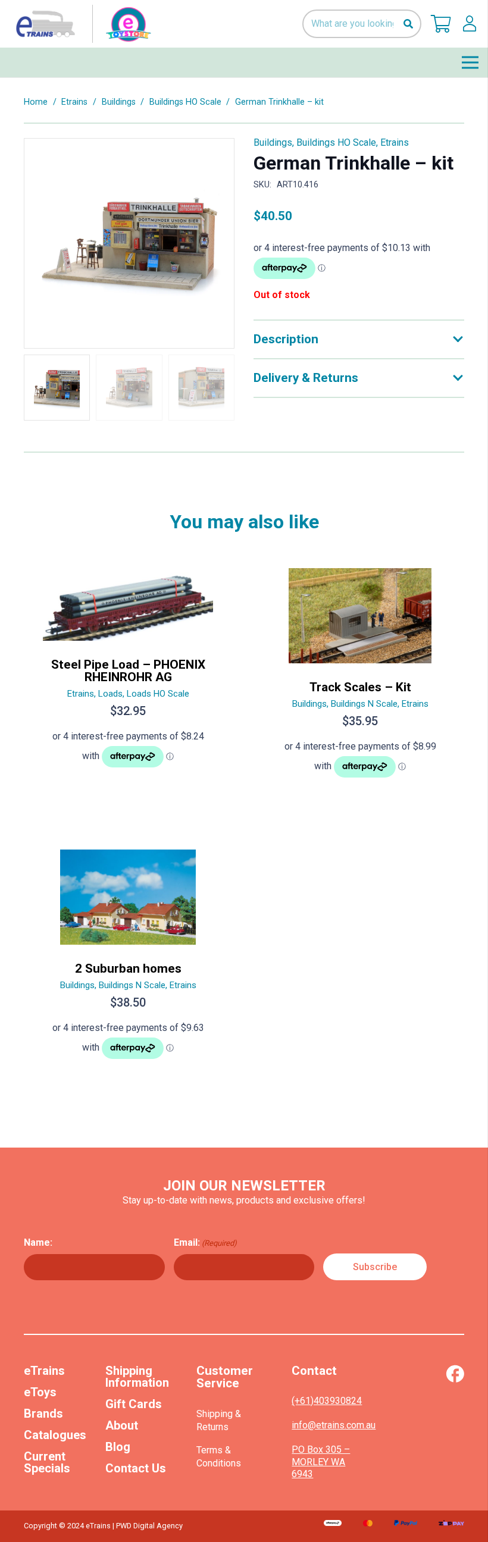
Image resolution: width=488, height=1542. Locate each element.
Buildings (119, 102)
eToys (40, 1392)
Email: (205, 1242)
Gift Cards (133, 1404)
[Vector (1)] (455, 1374)
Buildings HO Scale (185, 102)
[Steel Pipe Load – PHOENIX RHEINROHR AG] (128, 678)
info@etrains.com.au (334, 1425)
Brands (43, 1413)
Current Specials (47, 1462)
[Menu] (470, 62)
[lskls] (469, 24)
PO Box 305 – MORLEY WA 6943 (321, 1462)
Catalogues (55, 1435)
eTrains (44, 1371)
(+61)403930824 (327, 1400)
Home (36, 102)
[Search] (408, 24)
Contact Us (135, 1468)
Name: (38, 1242)
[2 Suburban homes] (128, 959)
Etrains (74, 102)
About (121, 1425)
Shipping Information (137, 1377)
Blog (117, 1447)
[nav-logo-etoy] (81, 24)
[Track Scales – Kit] (360, 678)
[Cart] (441, 24)
